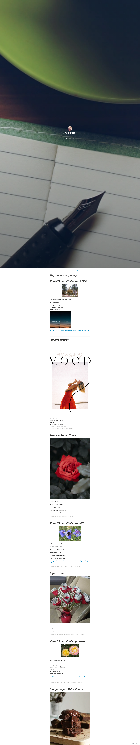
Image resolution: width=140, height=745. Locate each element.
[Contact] (71, 138)
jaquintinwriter (70, 133)
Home (63, 270)
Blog (77, 270)
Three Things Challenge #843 (67, 523)
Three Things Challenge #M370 (68, 281)
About (67, 270)
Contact (72, 270)
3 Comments (67, 634)
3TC (59, 333)
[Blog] (73, 138)
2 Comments (67, 333)
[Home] (67, 138)
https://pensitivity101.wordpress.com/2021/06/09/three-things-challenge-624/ (69, 676)
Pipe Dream (57, 573)
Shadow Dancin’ (59, 340)
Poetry (61, 333)
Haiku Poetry (60, 634)
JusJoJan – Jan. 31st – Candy (66, 689)
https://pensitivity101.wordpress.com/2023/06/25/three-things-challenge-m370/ (69, 330)
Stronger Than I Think (63, 435)
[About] (69, 138)
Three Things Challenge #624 (67, 641)
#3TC (59, 566)
